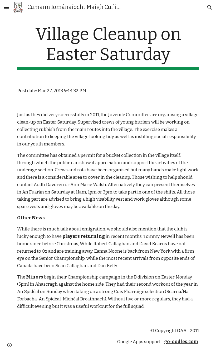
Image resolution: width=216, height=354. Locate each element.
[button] (6, 7)
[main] (108, 47)
